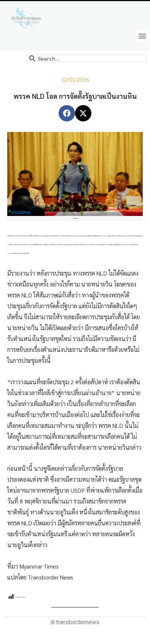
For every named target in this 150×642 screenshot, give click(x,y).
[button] (142, 36)
